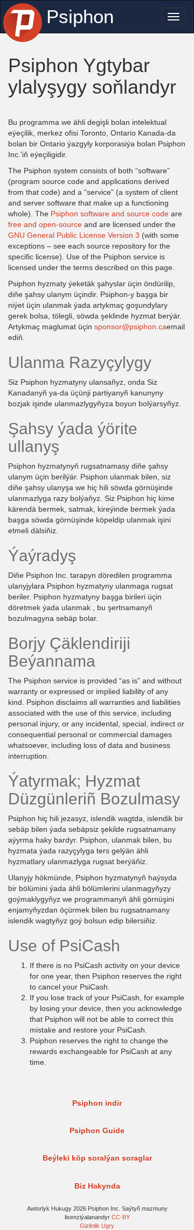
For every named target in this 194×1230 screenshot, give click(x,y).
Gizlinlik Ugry (97, 1225)
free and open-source (45, 224)
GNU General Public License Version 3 (74, 235)
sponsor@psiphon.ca (130, 326)
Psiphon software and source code (110, 213)
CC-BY (121, 1217)
